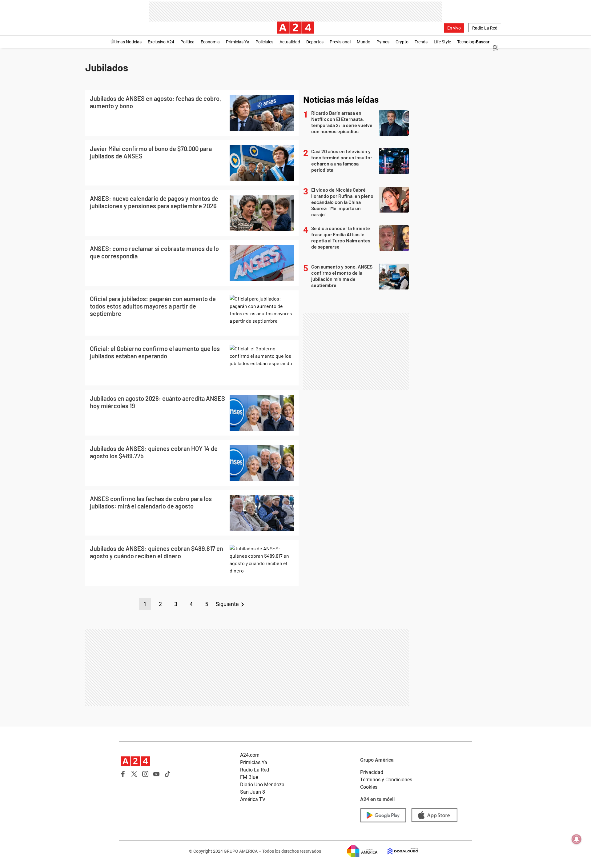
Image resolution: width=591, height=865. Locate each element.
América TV (252, 799)
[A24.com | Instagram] (145, 774)
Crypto (402, 41)
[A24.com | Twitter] (134, 774)
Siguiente (227, 604)
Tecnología (467, 41)
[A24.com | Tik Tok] (167, 774)
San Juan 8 (252, 792)
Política (187, 41)
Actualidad (289, 41)
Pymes (382, 41)
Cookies (368, 787)
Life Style (442, 41)
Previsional (340, 41)
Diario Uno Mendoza (262, 784)
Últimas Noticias (126, 41)
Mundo (363, 41)
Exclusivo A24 (161, 41)
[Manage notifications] (576, 839)
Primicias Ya (237, 41)
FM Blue (249, 777)
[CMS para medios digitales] (398, 851)
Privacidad (371, 772)
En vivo (454, 28)
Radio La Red (484, 28)
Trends (421, 41)
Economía (210, 41)
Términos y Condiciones (386, 780)
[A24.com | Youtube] (156, 774)
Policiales (264, 41)
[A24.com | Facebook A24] (123, 774)
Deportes (315, 41)
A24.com (249, 755)
